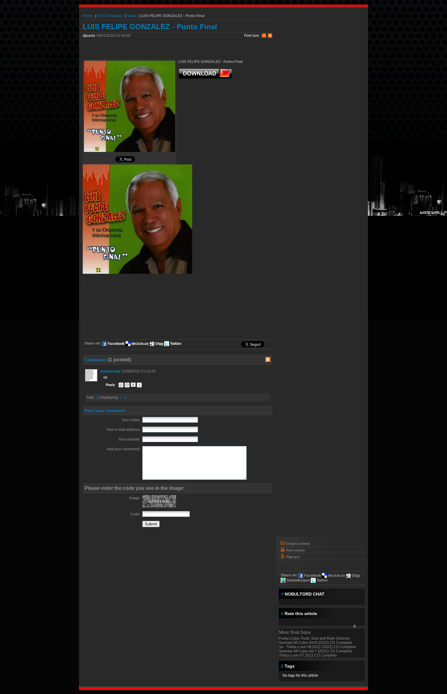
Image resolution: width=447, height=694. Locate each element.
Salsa (131, 16)
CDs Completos (110, 16)
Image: (134, 498)
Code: (135, 514)
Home (88, 16)
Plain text (292, 557)
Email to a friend (297, 543)
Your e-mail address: (123, 430)
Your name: (131, 420)
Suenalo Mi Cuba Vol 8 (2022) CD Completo (315, 643)
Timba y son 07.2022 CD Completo (308, 655)
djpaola (89, 35)
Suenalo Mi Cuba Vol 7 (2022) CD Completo (315, 651)
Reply (110, 385)
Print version (295, 550)
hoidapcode (110, 371)
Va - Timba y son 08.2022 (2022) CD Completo (317, 647)
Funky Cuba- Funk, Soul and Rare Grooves (314, 638)
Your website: (129, 439)
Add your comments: (123, 449)
